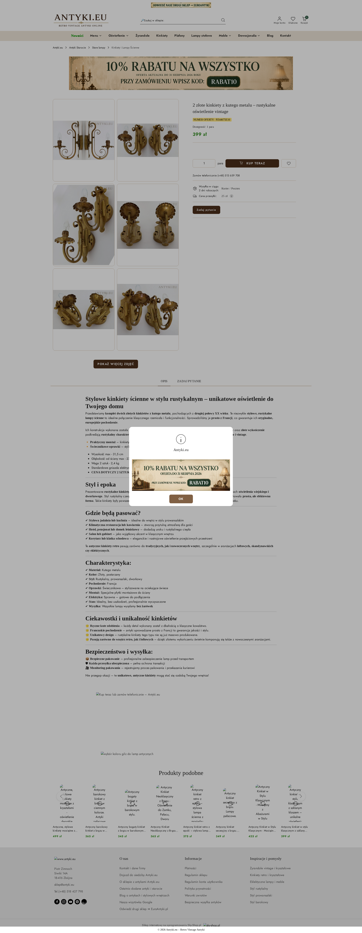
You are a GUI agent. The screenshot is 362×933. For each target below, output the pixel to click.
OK (181, 499)
